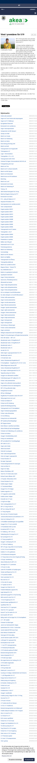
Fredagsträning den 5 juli (7, 164)
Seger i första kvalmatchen (8, 277)
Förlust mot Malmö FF (6, 400)
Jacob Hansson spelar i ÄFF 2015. (9, 637)
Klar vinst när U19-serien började (9, 514)
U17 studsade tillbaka (6, 486)
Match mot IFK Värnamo (7, 254)
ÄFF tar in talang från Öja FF (8, 509)
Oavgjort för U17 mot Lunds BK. (9, 524)
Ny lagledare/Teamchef (7, 123)
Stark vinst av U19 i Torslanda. (8, 733)
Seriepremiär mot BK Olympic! (8, 131)
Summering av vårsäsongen (8, 325)
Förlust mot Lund (5, 685)
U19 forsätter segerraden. (7, 662)
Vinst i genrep (4, 741)
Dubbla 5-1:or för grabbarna (8, 552)
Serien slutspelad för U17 (7, 655)
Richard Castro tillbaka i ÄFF (8, 476)
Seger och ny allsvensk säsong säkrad (11, 383)
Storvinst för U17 (5, 698)
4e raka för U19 (5, 350)
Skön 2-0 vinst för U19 (6, 713)
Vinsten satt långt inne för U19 (8, 572)
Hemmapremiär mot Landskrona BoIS (10, 204)
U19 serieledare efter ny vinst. (8, 526)
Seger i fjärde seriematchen (8, 315)
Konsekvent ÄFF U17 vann (7, 529)
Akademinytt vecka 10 (6, 347)
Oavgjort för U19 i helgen (7, 489)
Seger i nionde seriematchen (8, 302)
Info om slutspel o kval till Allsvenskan (10, 292)
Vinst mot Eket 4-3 (5, 466)
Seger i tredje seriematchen (8, 317)
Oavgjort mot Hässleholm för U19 (9, 723)
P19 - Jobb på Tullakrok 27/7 (8, 199)
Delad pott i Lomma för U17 (8, 670)
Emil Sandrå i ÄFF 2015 (6, 615)
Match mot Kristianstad (7, 174)
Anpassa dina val (6, 756)
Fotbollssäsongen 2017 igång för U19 (10, 378)
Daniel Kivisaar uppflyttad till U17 (9, 602)
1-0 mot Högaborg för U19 (7, 599)
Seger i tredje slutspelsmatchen (9, 284)
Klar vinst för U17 (5, 579)
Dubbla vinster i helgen (6, 496)
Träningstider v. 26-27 (6, 232)
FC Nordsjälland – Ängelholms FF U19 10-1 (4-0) (13, 363)
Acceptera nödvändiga (15, 759)
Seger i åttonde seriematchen (8, 305)
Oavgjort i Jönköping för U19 (8, 542)
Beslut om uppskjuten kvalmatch (9, 272)
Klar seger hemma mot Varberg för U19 (11, 660)
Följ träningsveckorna (6, 247)
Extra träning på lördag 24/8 (8, 143)
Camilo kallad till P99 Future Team (9, 630)
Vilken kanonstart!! (5, 448)
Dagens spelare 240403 (7, 237)
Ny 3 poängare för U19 (6, 536)
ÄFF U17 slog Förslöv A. (7, 506)
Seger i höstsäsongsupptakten (9, 410)
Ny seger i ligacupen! (6, 461)
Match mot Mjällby (5, 257)
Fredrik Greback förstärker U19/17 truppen (12, 710)
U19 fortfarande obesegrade (8, 554)
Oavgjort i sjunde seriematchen (9, 307)
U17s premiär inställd (6, 574)
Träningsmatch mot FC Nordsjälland (10, 408)
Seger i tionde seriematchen (8, 300)
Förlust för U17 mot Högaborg (8, 731)
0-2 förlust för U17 (5, 715)
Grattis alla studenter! (6, 116)
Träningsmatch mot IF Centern (8, 229)
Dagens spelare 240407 (7, 221)
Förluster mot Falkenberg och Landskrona (11, 431)
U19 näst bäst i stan (6, 358)
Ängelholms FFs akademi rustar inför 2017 (12, 395)
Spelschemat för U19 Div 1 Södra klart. (11, 627)
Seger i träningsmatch (6, 320)
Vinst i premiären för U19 (12, 34)
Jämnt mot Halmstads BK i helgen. (9, 625)
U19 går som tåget (5, 501)
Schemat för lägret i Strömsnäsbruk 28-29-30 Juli (13, 161)
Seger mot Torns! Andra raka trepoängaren (12, 118)
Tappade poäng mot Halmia (8, 373)
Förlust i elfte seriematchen (8, 297)
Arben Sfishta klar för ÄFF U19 (8, 562)
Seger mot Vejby (5, 468)
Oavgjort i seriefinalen (6, 693)
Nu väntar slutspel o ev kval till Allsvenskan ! (12, 295)
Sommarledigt (4, 252)
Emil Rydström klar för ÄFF (7, 642)
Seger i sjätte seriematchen (8, 310)
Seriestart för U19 (5, 688)
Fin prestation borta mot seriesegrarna (11, 385)
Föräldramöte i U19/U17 (7, 690)
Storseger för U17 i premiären (8, 564)
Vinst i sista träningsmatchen (8, 453)
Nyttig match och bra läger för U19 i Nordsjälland (13, 617)
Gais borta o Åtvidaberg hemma (9, 279)
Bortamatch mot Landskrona (8, 126)
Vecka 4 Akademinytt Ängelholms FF (10, 368)
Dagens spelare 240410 (7, 214)
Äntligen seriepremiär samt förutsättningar (12, 332)
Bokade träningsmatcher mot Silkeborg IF (11, 708)
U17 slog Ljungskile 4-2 (7, 539)
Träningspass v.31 (5, 151)
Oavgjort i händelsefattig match (9, 436)
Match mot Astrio (5, 141)
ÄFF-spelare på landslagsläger (9, 421)
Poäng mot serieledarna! (7, 438)
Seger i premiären (5, 330)
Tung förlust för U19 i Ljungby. (8, 728)
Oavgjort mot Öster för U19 (8, 587)
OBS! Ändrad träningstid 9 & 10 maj (10, 191)
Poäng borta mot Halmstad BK (8, 418)
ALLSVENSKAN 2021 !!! (7, 269)
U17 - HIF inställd (5, 620)
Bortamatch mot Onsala (7, 184)
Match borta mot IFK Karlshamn (9, 176)
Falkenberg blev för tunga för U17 (9, 534)
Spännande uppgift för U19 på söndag (11, 594)
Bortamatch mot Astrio (6, 196)
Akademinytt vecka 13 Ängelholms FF (10, 340)
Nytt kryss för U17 (5, 665)
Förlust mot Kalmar (6, 433)
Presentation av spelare (7, 239)
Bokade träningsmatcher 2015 (8, 652)
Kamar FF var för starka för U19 (9, 612)
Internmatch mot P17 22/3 (7, 244)
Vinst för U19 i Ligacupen (7, 610)
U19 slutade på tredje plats (8, 647)
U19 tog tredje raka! (6, 668)
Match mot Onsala (5, 136)
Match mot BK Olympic (6, 171)
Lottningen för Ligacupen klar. (8, 640)
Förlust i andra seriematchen (8, 327)
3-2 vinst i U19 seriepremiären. (8, 738)
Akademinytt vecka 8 (6, 355)
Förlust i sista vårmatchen (7, 413)
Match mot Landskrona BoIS (8, 264)
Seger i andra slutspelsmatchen (9, 287)
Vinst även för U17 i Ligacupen (8, 607)
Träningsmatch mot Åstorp (8, 259)
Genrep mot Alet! (5, 133)
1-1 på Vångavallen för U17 (8, 675)
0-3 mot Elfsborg (5, 416)
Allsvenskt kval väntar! (6, 282)
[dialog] (18, 753)
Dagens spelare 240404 (7, 234)
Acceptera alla (29, 759)
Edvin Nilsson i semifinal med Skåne (10, 426)
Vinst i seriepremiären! (6, 206)
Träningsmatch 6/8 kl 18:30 (8, 158)
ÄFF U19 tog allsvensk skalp (8, 388)
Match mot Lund (5, 181)
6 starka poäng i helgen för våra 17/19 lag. (11, 695)
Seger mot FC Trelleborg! (7, 121)
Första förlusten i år (6, 458)
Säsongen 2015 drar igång (7, 635)
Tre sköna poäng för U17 (7, 725)
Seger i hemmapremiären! (7, 128)
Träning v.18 (4, 189)
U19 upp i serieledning (6, 559)
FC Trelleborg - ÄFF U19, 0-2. (8, 531)
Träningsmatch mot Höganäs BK (9, 148)
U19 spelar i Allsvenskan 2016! (8, 479)
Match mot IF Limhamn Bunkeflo (9, 169)
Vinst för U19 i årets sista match (9, 473)
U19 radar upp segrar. (6, 657)
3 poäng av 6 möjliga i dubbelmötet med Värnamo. (14, 673)
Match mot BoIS (5, 146)
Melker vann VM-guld (6, 242)
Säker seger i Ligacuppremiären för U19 (11, 353)
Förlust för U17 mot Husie (7, 720)
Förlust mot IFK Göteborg (7, 403)
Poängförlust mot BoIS (6, 390)
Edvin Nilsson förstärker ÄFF (8, 632)
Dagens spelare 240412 (7, 209)
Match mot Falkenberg (6, 138)
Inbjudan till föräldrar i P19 (7, 201)
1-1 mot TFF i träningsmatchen (8, 645)
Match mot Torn (5, 166)
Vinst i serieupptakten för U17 (8, 504)
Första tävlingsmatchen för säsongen (10, 463)
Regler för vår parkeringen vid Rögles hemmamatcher (14, 335)
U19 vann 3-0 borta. (6, 700)
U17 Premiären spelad (6, 736)
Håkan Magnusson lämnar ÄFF (9, 365)
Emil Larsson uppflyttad (7, 718)
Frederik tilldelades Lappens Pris (9, 589)
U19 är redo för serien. (6, 582)
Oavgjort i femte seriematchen (8, 312)
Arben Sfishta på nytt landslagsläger (10, 428)
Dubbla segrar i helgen (6, 484)
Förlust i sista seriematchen (8, 380)
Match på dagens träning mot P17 (9, 194)
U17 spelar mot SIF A (6, 584)
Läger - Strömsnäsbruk (7, 153)
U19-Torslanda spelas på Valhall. (9, 650)
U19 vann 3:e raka (5, 567)
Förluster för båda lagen (7, 622)
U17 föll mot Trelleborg (7, 544)
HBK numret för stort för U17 (8, 597)
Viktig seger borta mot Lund (8, 398)
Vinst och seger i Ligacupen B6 (9, 456)
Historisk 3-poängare (6, 451)
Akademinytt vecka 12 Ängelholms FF (10, 342)
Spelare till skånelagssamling (8, 405)
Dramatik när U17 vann (6, 499)
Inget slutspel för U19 (6, 592)
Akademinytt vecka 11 (6, 345)
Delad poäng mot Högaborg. (8, 680)
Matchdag (3, 179)
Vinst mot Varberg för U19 (7, 519)
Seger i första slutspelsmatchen (9, 290)
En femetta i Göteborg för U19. (9, 683)
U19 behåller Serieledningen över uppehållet (12, 521)
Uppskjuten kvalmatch (6, 274)
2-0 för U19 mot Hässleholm (8, 549)
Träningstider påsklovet (7, 262)
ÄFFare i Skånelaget (6, 393)
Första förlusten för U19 (7, 481)
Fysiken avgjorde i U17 (6, 491)
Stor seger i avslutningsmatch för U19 (10, 370)
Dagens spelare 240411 (7, 211)
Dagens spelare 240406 (7, 224)
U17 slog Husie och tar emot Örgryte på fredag (13, 557)
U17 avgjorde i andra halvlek (8, 494)
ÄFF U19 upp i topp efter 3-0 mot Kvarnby (11, 547)
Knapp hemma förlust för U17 (8, 678)
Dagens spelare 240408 (7, 219)
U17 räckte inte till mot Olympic (9, 703)
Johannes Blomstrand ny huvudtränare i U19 (12, 516)
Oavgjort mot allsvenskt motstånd (9, 375)
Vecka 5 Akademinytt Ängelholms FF (10, 360)
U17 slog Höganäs (5, 511)
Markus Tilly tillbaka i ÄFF (7, 471)
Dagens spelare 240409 (7, 216)
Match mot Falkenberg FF (7, 186)
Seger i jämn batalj (5, 446)
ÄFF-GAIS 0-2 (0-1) (5, 443)
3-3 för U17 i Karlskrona (7, 705)
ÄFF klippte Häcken (6, 423)
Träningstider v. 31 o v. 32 (7, 156)
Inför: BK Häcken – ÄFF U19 (8, 337)
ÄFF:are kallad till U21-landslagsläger (10, 441)
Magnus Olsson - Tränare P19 (8, 267)
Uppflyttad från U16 (6, 605)
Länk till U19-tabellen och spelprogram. (11, 569)
